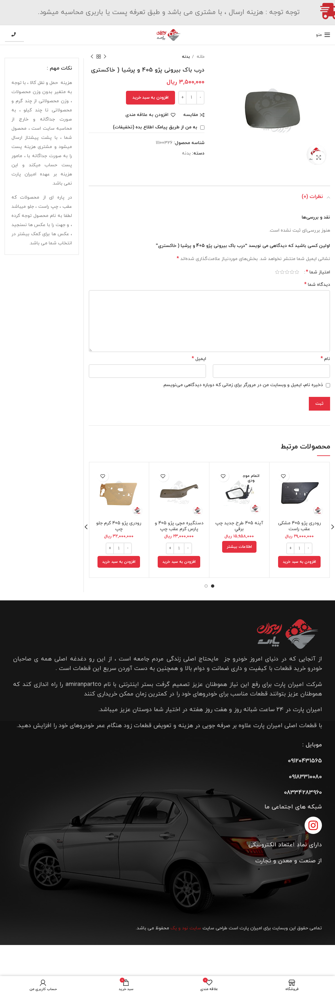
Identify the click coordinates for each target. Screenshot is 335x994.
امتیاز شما (318, 272)
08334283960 (303, 793)
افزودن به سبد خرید (150, 98)
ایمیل (199, 358)
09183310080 (305, 777)
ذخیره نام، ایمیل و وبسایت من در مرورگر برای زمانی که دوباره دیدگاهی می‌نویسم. (243, 385)
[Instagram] (313, 825)
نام (325, 358)
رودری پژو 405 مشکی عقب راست (299, 526)
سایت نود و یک (185, 928)
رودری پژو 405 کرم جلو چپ (118, 526)
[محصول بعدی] (92, 57)
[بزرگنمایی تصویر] (318, 157)
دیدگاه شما (317, 284)
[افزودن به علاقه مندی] (283, 476)
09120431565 (305, 761)
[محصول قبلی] (105, 57)
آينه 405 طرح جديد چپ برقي (239, 526)
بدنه (186, 57)
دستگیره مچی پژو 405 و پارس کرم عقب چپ (179, 526)
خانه (199, 57)
